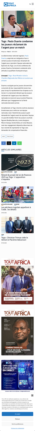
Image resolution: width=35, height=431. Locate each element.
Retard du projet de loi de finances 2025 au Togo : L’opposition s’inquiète (16, 177)
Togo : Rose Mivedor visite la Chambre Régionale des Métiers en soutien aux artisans (17, 78)
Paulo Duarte (10, 136)
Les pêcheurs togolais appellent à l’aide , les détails (16, 208)
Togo (15, 171)
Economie (16, 204)
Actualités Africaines (6, 171)
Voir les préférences (17, 424)
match (3, 136)
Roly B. (9, 51)
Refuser (17, 419)
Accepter (17, 414)
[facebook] (13, 33)
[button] (32, 395)
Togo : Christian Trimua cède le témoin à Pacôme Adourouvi (14, 238)
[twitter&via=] (18, 33)
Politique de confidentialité (17, 428)
